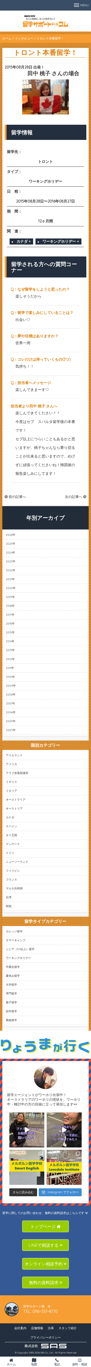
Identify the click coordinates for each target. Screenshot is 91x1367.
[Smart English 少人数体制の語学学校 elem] (26, 1167)
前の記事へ (17, 496)
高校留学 (11, 1020)
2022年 (10, 570)
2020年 (11, 588)
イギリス (11, 782)
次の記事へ (74, 496)
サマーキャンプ (15, 940)
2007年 (10, 703)
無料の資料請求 (44, 1282)
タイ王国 (11, 835)
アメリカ (11, 764)
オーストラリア (15, 799)
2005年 (11, 721)
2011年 (10, 668)
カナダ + (24, 241)
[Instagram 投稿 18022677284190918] (26, 1129)
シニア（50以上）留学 (20, 949)
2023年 (10, 561)
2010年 (10, 676)
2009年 (11, 685)
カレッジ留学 (14, 931)
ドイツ (10, 853)
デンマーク (13, 844)
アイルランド (14, 755)
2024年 (10, 552)
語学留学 (11, 1011)
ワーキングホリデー (18, 958)
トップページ (43, 1226)
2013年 (10, 650)
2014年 (10, 641)
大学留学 (11, 984)
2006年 (11, 712)
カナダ (10, 817)
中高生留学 (13, 967)
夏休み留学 (13, 975)
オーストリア (14, 808)
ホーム (6, 38)
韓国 (8, 906)
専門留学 (11, 993)
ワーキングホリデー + (60, 241)
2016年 (10, 623)
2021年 (10, 579)
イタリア (11, 790)
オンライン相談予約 (44, 1264)
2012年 (10, 659)
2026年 (10, 534)
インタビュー (24, 38)
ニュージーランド (17, 861)
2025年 (10, 543)
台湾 (8, 897)
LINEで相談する (44, 1245)
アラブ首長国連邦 (17, 773)
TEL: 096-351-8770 (40, 1311)
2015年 (10, 632)
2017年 (10, 614)
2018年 (10, 605)
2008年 (11, 694)
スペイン (11, 826)
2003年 (11, 730)
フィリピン (13, 870)
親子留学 (11, 1002)
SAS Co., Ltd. (47, 1352)
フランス (11, 879)
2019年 (10, 597)
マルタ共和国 (14, 888)
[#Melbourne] (64, 1129)
